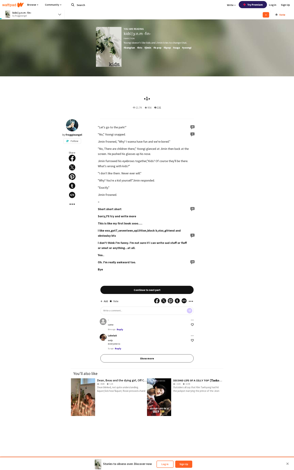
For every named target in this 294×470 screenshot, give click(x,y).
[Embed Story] (72, 195)
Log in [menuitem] (272, 4)
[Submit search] (73, 4)
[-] (103, 321)
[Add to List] (266, 15)
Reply (120, 329)
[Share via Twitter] (72, 167)
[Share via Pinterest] (72, 176)
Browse (32, 4)
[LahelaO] (103, 337)
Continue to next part (147, 290)
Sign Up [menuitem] (285, 4)
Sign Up (183, 464)
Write (230, 5)
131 (159, 107)
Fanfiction (129, 38)
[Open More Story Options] (72, 204)
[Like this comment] (192, 324)
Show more (147, 358)
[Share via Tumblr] (72, 185)
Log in (164, 464)
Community (52, 4)
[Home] (13, 5)
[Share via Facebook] (72, 158)
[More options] (192, 320)
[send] (189, 310)
